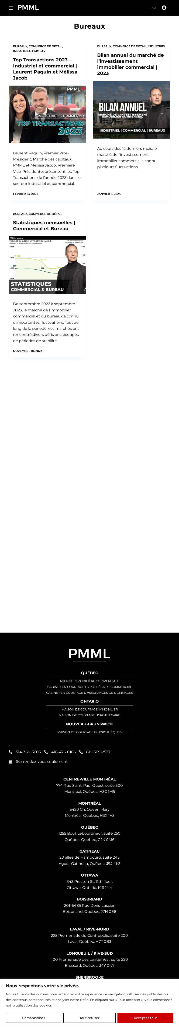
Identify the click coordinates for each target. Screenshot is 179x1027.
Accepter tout (145, 1018)
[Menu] (11, 8)
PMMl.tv (38, 51)
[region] (89, 1003)
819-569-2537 (98, 752)
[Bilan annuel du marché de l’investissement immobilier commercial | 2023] (131, 110)
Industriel (22, 51)
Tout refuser (89, 1018)
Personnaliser (33, 1018)
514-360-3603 (28, 752)
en (153, 8)
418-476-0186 (63, 752)
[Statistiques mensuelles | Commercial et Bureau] (47, 265)
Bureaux (20, 46)
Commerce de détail (45, 46)
